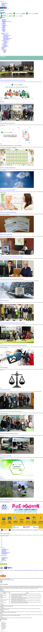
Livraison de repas (4, 550)
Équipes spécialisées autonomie (6, 552)
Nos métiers (3, 17)
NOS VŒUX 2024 (2, 101)
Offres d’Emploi (4, 560)
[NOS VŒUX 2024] (17, 99)
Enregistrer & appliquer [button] (3, 618)
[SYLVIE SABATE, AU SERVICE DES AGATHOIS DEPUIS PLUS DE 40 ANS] (17, 431)
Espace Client (2, 10)
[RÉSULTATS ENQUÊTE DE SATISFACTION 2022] (17, 232)
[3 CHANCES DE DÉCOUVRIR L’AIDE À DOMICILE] (17, 497)
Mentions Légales (17, 570)
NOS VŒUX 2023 (2, 478)
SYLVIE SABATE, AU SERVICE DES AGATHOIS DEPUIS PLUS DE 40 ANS (9, 433)
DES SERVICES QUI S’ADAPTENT (4, 300)
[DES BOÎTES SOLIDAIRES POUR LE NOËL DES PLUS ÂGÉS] (17, 120)
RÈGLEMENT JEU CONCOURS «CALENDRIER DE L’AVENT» (8, 167)
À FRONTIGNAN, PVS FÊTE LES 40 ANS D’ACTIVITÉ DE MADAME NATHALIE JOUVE (11, 411)
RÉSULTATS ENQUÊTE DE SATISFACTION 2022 (6, 234)
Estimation (1, 17)
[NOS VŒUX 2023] (17, 475)
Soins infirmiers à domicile (5, 549)
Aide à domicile (4, 548)
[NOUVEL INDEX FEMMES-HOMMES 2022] (17, 387)
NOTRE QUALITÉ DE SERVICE (6, 21)
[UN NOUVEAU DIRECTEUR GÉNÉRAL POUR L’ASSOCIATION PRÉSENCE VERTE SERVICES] (17, 276)
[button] (4, 622)
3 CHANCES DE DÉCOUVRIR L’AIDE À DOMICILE (6, 499)
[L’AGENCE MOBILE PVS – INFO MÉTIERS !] (17, 453)
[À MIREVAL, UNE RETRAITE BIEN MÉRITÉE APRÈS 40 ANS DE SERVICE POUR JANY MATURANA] (17, 77)
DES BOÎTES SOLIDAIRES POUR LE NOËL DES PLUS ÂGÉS (7, 123)
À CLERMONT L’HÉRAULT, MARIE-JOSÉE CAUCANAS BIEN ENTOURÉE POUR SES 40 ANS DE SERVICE (13, 345)
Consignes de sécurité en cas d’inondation (5, 533)
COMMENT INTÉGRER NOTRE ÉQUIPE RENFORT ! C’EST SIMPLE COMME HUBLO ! (11, 145)
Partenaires (3, 4)
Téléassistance (3, 559)
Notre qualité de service (5, 3)
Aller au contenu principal (3, 619)
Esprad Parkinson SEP (5, 553)
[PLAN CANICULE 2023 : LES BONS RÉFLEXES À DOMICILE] (17, 187)
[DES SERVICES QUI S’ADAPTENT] (17, 298)
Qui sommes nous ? (4, 557)
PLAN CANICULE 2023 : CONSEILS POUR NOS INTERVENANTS (8, 212)
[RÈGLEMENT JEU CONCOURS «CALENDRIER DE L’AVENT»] (17, 165)
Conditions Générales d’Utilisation (38, 570)
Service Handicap (4, 551)
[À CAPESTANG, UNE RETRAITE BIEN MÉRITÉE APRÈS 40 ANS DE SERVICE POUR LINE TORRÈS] (17, 320)
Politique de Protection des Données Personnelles (26, 570)
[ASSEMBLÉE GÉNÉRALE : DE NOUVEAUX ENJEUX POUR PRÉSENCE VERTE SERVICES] (17, 254)
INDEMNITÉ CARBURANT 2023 (4, 367)
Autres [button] (1, 616)
